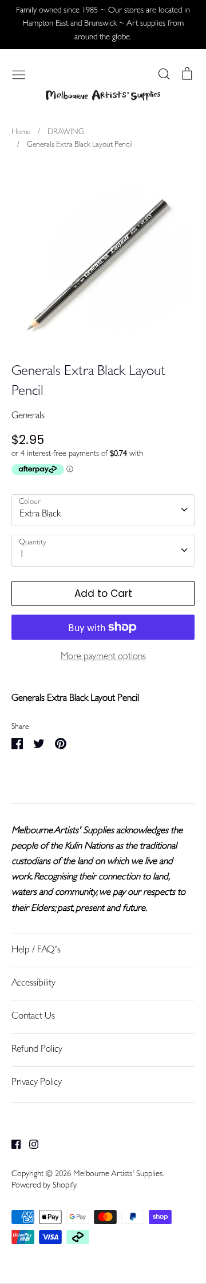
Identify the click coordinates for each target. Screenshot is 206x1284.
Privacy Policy (36, 1083)
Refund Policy (36, 1050)
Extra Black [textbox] (40, 514)
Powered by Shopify (44, 1186)
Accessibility (33, 983)
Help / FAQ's (36, 950)
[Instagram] (29, 1144)
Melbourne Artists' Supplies (118, 1174)
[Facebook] (12, 1144)
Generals (28, 416)
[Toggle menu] (18, 73)
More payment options (103, 657)
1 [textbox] (22, 555)
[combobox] (103, 510)
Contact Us (33, 1016)
